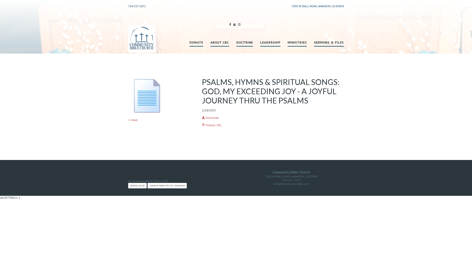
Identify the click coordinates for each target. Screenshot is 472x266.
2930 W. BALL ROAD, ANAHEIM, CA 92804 (291, 176)
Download (211, 118)
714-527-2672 (137, 6)
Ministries (297, 42)
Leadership (270, 42)
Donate (196, 42)
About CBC (219, 42)
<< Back (133, 120)
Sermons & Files (329, 42)
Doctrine (244, 42)
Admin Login (137, 185)
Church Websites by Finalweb (167, 185)
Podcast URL (213, 125)
